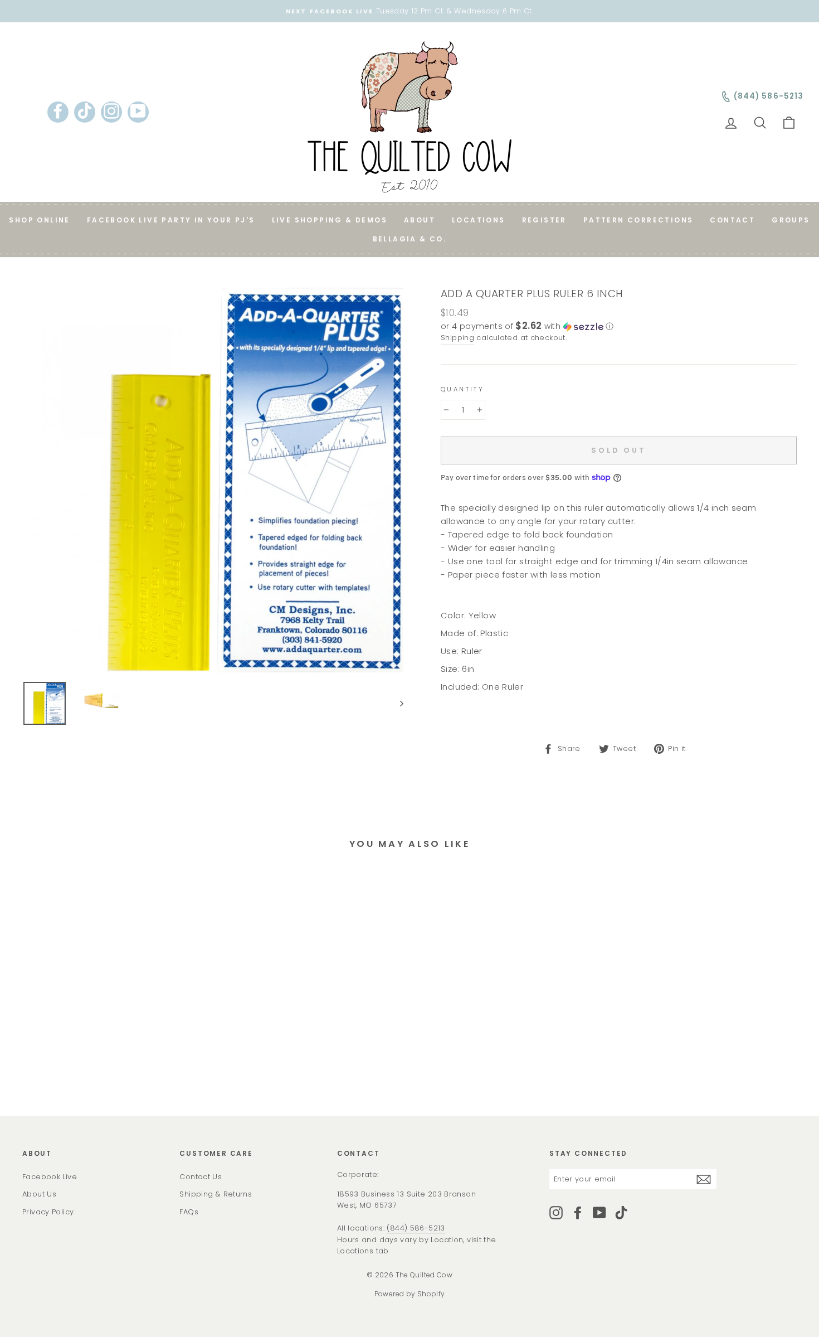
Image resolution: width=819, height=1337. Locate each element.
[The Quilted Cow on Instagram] (556, 1212)
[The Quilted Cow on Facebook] (577, 1212)
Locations (478, 220)
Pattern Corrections (638, 220)
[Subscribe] (703, 1179)
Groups (791, 220)
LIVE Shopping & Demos (329, 220)
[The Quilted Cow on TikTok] (621, 1212)
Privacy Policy (48, 1212)
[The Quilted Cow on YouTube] (599, 1212)
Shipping (457, 337)
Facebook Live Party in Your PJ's (171, 220)
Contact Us (200, 1176)
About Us (39, 1194)
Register (544, 220)
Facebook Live (49, 1176)
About (419, 220)
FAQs (188, 1212)
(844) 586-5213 (416, 1228)
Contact (732, 220)
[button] (619, 326)
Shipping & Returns (215, 1194)
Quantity (462, 389)
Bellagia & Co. (410, 239)
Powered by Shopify (409, 1294)
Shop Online (39, 220)
